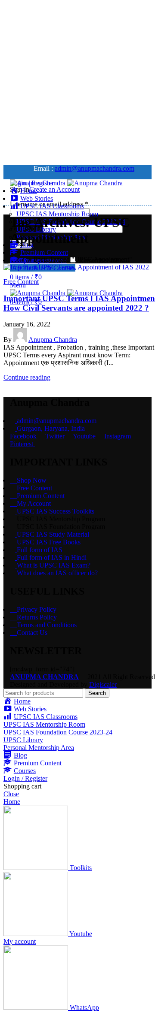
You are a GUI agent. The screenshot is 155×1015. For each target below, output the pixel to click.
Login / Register (25, 778)
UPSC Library (23, 739)
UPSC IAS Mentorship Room (57, 214)
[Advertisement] (77, 80)
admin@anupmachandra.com (94, 168)
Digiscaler (103, 684)
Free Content (21, 281)
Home (18, 259)
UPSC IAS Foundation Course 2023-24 (57, 732)
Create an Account (54, 189)
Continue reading (26, 377)
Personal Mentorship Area (38, 747)
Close (11, 794)
